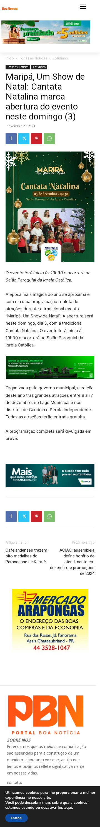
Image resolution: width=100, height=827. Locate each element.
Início (10, 58)
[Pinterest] (36, 138)
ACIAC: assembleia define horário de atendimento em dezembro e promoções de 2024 (72, 562)
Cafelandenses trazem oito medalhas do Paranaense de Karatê (26, 556)
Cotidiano (60, 58)
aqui (68, 807)
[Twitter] (23, 138)
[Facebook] (11, 138)
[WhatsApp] (49, 138)
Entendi (16, 818)
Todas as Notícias (33, 58)
